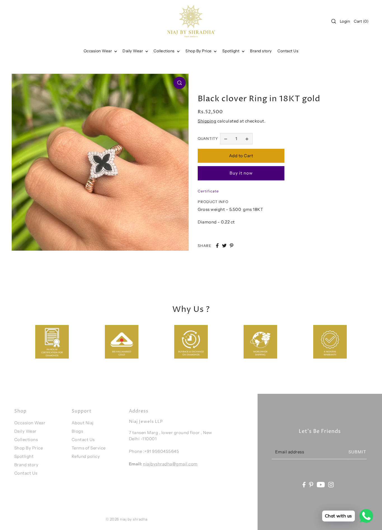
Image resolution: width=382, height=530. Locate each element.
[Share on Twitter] (224, 245)
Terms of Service (89, 448)
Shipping (207, 121)
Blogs (77, 431)
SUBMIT (357, 451)
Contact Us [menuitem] (287, 50)
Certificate (208, 191)
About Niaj (83, 422)
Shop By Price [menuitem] (199, 50)
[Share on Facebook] (217, 245)
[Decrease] (225, 138)
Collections (165, 50)
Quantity (208, 138)
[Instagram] (331, 484)
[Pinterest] (311, 484)
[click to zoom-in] (179, 83)
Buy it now (241, 173)
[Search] (333, 21)
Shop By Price (28, 448)
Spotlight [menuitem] (231, 50)
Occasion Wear (98, 50)
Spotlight (24, 456)
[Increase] (247, 138)
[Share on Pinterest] (231, 245)
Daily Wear (133, 50)
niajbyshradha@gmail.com (170, 464)
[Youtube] (321, 484)
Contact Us (25, 473)
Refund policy (86, 456)
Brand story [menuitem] (261, 50)
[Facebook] (303, 484)
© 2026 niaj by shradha (127, 519)
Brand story (26, 464)
